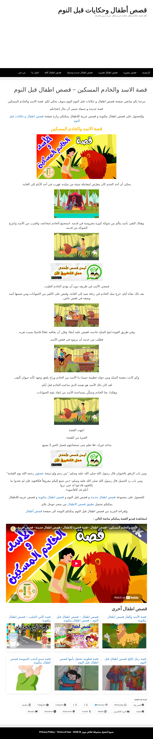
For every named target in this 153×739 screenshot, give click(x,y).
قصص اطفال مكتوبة (51, 497)
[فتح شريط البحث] (4, 72)
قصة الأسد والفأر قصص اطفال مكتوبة (126, 618)
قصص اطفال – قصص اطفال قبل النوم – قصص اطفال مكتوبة (77, 618)
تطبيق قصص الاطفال (80, 504)
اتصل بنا (35, 72)
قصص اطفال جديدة (103, 497)
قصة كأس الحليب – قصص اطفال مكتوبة (30, 618)
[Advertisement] (76, 46)
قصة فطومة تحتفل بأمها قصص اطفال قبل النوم (79, 660)
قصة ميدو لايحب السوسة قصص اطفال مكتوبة (30, 660)
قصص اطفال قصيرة (107, 72)
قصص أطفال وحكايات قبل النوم (102, 10)
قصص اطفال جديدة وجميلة (79, 72)
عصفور (39, 473)
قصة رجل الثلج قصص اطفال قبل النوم (125, 660)
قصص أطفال (34, 511)
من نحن (21, 72)
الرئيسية (146, 72)
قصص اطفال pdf (53, 72)
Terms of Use (64, 732)
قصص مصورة (129, 72)
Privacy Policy (47, 732)
